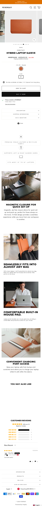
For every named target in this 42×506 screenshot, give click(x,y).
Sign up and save (20, 484)
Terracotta (21, 69)
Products (20, 476)
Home (20, 47)
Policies (21, 480)
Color (21, 65)
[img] (8, 450)
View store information (10, 104)
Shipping (16, 59)
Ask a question (20, 117)
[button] (7, 408)
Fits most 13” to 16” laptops (21, 162)
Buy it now (21, 94)
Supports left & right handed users (21, 153)
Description (21, 110)
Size (21, 73)
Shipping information (21, 114)
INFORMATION (20, 472)
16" (21, 77)
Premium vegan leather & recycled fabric (21, 142)
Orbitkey (21, 50)
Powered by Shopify (21, 504)
